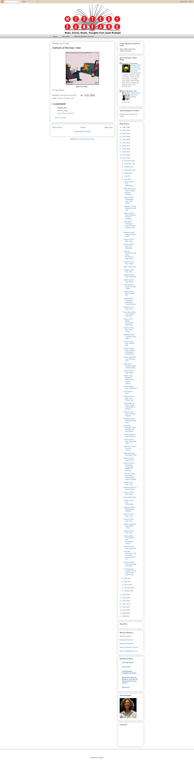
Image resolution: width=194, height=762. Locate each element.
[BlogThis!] (87, 95)
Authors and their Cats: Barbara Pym (130, 359)
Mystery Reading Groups (128, 651)
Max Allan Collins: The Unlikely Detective (130, 314)
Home (55, 36)
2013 (124, 601)
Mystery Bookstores (127, 640)
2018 (124, 152)
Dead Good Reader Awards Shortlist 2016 (130, 366)
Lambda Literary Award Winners (130, 435)
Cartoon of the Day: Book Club (130, 547)
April (126, 581)
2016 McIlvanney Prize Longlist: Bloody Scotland (130, 191)
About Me (66, 36)
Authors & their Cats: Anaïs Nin (130, 276)
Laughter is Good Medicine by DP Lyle (130, 208)
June (126, 179)
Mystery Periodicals (126, 643)
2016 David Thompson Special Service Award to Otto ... (130, 225)
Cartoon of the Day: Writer (129, 263)
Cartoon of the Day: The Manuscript (129, 398)
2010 (124, 610)
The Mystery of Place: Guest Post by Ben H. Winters (130, 406)
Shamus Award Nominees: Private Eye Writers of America (129, 466)
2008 (124, 616)
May (126, 578)
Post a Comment (60, 117)
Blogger (100, 757)
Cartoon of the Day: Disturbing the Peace (130, 564)
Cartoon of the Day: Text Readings (129, 246)
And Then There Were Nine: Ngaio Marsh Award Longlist (130, 476)
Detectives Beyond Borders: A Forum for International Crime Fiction (130, 680)
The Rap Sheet (127, 662)
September (128, 170)
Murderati (125, 687)
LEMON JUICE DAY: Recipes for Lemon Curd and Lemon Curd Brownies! (136, 69)
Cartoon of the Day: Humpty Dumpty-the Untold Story (129, 351)
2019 (124, 149)
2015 (124, 595)
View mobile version (82, 131)
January (127, 591)
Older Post (108, 127)
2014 (124, 598)
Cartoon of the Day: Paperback (130, 387)
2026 (124, 127)
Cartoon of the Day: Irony (129, 515)
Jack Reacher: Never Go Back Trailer (130, 286)
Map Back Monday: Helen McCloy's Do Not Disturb (130, 428)
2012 (124, 604)
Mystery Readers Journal (84, 36)
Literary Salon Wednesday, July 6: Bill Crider (129, 200)
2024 (124, 133)
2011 (124, 607)
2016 (124, 158)
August (126, 173)
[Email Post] (81, 95)
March (126, 585)
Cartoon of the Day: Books (129, 281)
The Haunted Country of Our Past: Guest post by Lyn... (130, 571)
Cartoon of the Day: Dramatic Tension (129, 414)
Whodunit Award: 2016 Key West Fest (130, 420)
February (127, 588)
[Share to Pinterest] (94, 95)
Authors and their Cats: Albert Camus (130, 526)
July (125, 176)
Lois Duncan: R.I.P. (128, 392)
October (127, 167)
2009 (124, 613)
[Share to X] (89, 95)
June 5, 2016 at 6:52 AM (65, 113)
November (128, 164)
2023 (124, 136)
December (128, 161)
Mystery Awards (125, 636)
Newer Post (57, 127)
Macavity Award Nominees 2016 (130, 454)
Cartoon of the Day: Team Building (135, 95)
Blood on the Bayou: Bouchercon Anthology (129, 321)
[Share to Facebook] (92, 95)
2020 (124, 146)
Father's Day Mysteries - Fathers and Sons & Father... (129, 379)
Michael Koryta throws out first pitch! (130, 234)
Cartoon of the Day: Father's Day (129, 343)
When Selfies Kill (129, 267)
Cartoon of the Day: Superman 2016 (130, 441)
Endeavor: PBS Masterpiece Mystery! (129, 509)
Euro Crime (126, 667)
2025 (124, 130)
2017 (124, 155)
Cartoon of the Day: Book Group (129, 329)
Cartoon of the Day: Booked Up (129, 293)
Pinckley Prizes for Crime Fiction (130, 488)
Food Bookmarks (130, 497)
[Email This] (85, 95)
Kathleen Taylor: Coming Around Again (130, 336)
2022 (124, 139)
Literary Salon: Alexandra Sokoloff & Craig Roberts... (130, 301)
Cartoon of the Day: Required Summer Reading (130, 216)
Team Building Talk (129, 91)
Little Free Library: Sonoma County (130, 448)
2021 (124, 143)
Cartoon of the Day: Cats (65, 98)
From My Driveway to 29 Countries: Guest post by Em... (130, 555)
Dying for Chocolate (129, 63)
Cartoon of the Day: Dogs (129, 532)
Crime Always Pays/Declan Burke (129, 672)
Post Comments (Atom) (87, 139)
